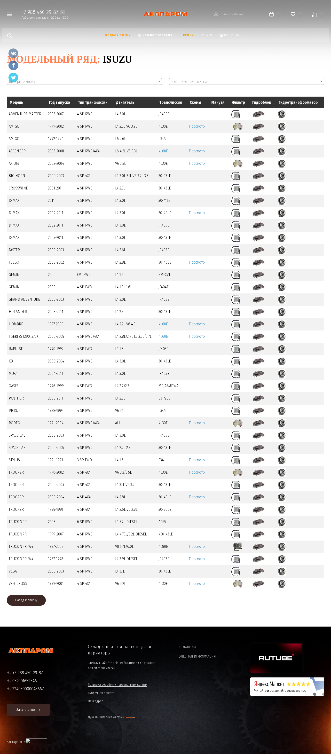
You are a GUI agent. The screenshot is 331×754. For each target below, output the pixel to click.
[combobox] (84, 81)
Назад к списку (26, 600)
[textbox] (84, 81)
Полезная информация (196, 656)
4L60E (163, 151)
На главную (186, 647)
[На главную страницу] (165, 14)
